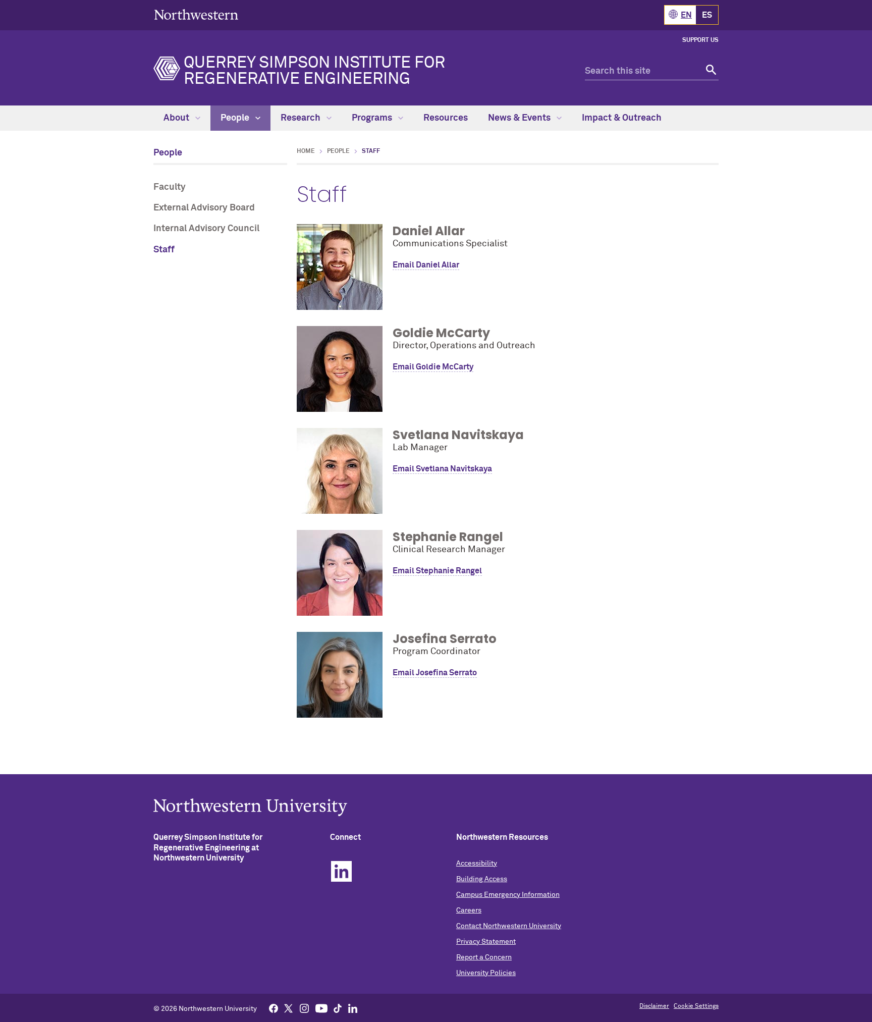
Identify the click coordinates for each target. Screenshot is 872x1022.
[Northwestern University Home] (196, 14)
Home (306, 151)
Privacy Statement (486, 941)
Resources (445, 118)
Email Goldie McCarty (433, 367)
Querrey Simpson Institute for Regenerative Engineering (314, 71)
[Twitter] (288, 1008)
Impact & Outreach (622, 118)
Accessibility (476, 863)
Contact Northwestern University (508, 926)
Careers (468, 910)
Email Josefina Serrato (435, 673)
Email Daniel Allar (426, 265)
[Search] (710, 71)
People (236, 118)
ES (707, 15)
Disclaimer (654, 1006)
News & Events (520, 118)
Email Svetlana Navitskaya (442, 469)
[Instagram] (304, 1008)
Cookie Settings (696, 1006)
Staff (164, 249)
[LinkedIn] (352, 1008)
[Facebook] (273, 1008)
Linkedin (341, 871)
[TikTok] (338, 1008)
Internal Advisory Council (206, 228)
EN (686, 15)
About (177, 118)
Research (301, 118)
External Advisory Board (204, 207)
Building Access (481, 879)
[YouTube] (321, 1008)
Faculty (169, 187)
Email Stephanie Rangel (437, 571)
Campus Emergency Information (508, 894)
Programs (373, 118)
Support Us (700, 40)
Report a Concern (484, 957)
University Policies (486, 973)
